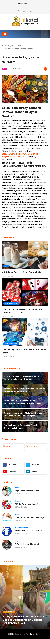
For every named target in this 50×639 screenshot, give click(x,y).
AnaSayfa (9, 46)
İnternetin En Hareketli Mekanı (28, 530)
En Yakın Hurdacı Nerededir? (28, 544)
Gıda (19, 46)
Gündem (6, 446)
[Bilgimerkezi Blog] (25, 21)
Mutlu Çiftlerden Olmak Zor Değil (29, 517)
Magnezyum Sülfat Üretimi (27, 490)
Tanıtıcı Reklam (32, 446)
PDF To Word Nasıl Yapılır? (26, 504)
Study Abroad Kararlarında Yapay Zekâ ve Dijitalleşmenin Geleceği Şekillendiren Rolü (23, 620)
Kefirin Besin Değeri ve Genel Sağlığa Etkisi (21, 272)
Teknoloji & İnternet (11, 303)
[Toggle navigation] (4, 34)
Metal (16, 541)
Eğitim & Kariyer (9, 611)
